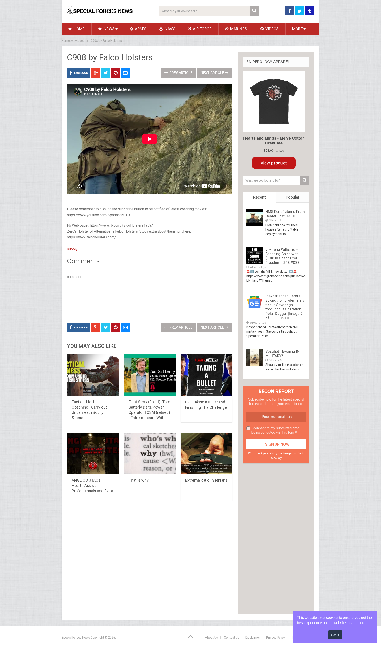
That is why (139, 480)
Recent (259, 197)
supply (72, 249)
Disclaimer (252, 637)
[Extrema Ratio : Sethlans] (206, 454)
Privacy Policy (275, 637)
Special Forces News (76, 637)
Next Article (213, 73)
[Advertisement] (147, 300)
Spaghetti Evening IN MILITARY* (282, 353)
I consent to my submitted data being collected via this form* (275, 430)
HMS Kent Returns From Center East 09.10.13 (285, 213)
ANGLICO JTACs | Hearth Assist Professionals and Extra (92, 485)
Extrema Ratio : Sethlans (206, 480)
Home (79, 28)
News (109, 28)
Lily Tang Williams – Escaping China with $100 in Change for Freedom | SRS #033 (282, 256)
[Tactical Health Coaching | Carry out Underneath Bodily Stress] (93, 375)
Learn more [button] (356, 623)
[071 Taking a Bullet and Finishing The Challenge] (206, 375)
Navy (169, 28)
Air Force (202, 28)
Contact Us (231, 637)
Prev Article (180, 73)
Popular (293, 197)
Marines (238, 28)
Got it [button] (335, 635)
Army (140, 28)
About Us (211, 637)
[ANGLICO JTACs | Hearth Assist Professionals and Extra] (93, 454)
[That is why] (150, 454)
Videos (272, 28)
